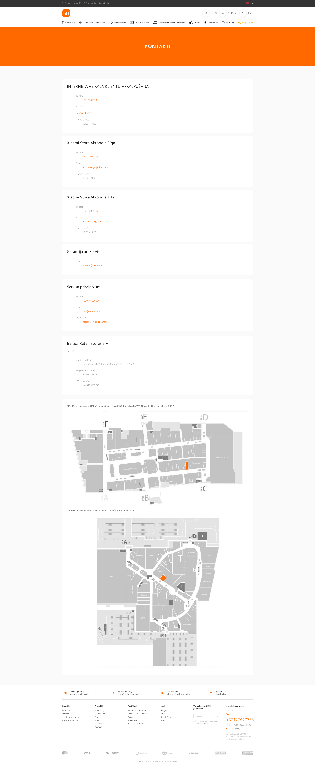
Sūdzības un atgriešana (138, 714)
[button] (210, 13)
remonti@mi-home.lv (93, 265)
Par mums (66, 710)
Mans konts (166, 720)
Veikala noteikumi (135, 724)
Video (97, 720)
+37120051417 (90, 211)
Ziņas (163, 714)
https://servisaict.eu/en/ (95, 322)
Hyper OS (77, 3)
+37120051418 (90, 156)
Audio (97, 717)
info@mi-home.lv (84, 113)
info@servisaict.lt (91, 311)
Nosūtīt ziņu (234, 729)
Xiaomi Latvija (105, 3)
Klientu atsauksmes (70, 717)
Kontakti (66, 714)
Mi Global (66, 3)
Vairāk (206, 723)
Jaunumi (98, 727)
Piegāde (131, 717)
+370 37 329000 (91, 301)
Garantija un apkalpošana (139, 710)
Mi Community (89, 3)
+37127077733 (90, 100)
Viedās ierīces (100, 714)
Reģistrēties (166, 717)
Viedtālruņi (100, 710)
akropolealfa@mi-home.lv (95, 221)
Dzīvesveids (100, 724)
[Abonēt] (217, 716)
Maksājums (132, 720)
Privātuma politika (70, 720)
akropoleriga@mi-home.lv (95, 167)
